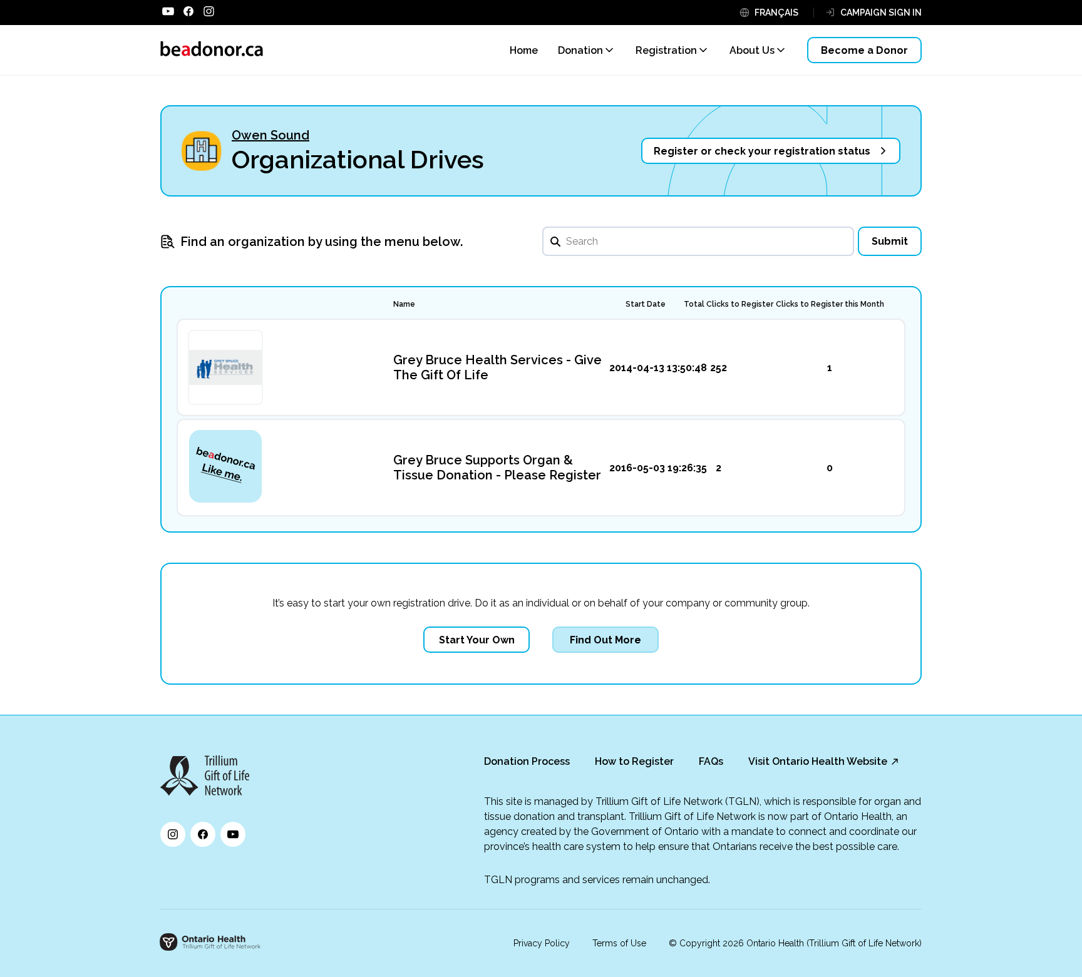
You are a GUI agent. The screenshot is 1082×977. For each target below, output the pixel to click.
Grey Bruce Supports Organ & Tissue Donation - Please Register (497, 468)
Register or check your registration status (762, 151)
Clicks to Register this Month (830, 304)
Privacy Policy (541, 943)
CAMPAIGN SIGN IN (881, 13)
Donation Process (527, 761)
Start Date (646, 304)
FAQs (711, 761)
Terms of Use (619, 943)
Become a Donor (864, 50)
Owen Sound (270, 135)
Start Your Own (477, 640)
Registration (666, 50)
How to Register (634, 761)
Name (404, 304)
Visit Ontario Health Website (817, 761)
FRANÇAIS (776, 13)
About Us (752, 50)
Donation (580, 50)
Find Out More (605, 640)
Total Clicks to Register (728, 304)
